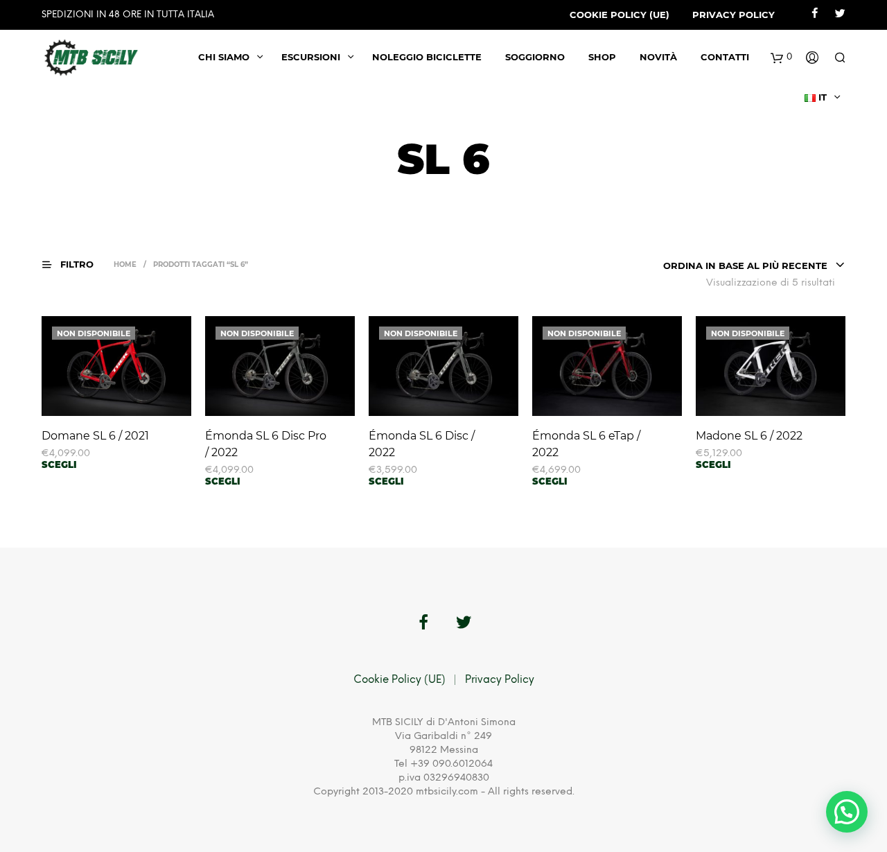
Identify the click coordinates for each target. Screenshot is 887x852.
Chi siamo (223, 56)
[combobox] (754, 265)
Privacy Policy (733, 14)
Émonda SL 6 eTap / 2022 (586, 444)
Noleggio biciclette (427, 56)
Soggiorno (535, 56)
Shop (602, 56)
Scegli (59, 464)
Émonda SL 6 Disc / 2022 (422, 444)
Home (125, 264)
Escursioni (310, 56)
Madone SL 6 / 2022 (749, 435)
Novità (658, 56)
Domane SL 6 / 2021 (95, 435)
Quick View (125, 402)
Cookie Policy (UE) (619, 14)
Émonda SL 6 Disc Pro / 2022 (265, 444)
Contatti (725, 56)
